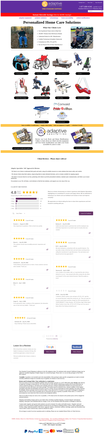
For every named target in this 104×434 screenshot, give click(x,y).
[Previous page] (43, 336)
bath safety (60, 97)
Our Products (73, 418)
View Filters (19, 213)
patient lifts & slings (21, 97)
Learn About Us (52, 48)
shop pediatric (20, 73)
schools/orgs (54, 18)
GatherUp (55, 338)
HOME (13, 418)
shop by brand (61, 122)
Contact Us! (82, 2)
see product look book (81, 148)
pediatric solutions (41, 18)
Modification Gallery (64, 418)
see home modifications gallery (22, 148)
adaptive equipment (25, 18)
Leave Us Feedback (86, 213)
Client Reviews (30, 418)
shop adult (39, 73)
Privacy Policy (61, 420)
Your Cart (90, 2)
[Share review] (47, 229)
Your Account (98, 2)
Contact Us (38, 418)
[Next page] (60, 336)
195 (56, 336)
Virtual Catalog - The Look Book (49, 418)
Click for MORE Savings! (62, 15)
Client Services (43, 420)
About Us (23, 418)
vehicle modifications (83, 18)
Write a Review (50, 351)
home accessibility (67, 18)
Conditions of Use (52, 420)
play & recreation (82, 97)
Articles (18, 418)
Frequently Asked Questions (84, 418)
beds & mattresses (62, 73)
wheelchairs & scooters (42, 97)
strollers (80, 73)
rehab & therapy (41, 122)
